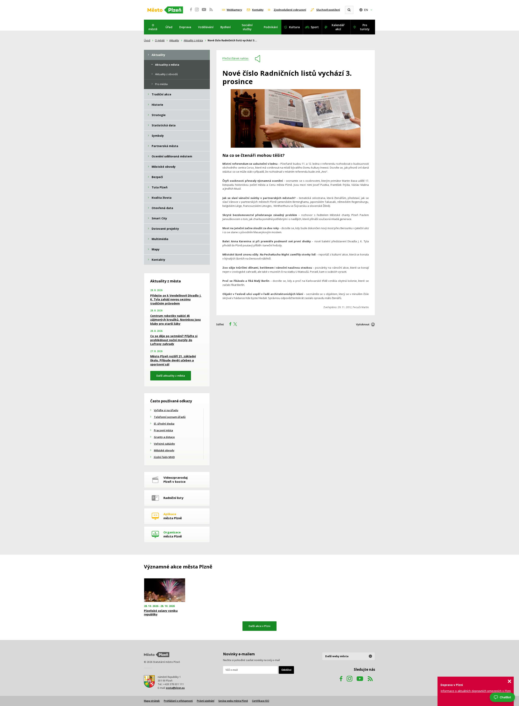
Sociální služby (247, 27)
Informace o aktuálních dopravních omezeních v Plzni (476, 691)
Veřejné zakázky (164, 443)
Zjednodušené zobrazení (290, 10)
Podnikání (271, 27)
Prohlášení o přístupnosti (178, 701)
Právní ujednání (205, 701)
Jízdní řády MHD (164, 457)
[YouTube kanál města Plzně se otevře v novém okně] (360, 682)
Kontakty (258, 10)
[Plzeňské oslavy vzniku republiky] (164, 590)
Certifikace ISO (260, 701)
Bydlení (225, 27)
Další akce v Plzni (259, 626)
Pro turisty (365, 27)
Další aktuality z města (170, 375)
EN (366, 10)
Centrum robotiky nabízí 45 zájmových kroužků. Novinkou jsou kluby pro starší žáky (175, 320)
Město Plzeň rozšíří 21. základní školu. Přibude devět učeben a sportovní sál (173, 360)
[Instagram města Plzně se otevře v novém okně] (197, 12)
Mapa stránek (152, 701)
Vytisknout (362, 324)
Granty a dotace (164, 437)
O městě (152, 27)
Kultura (294, 27)
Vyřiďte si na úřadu (166, 410)
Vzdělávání (205, 27)
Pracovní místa (163, 430)
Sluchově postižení (328, 10)
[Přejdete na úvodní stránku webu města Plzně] (165, 9)
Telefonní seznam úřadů (170, 417)
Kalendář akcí (338, 27)
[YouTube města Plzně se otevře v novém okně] (204, 12)
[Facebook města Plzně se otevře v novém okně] (190, 12)
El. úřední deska (164, 423)
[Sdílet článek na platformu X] (236, 324)
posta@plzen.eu (175, 688)
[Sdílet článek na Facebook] (229, 324)
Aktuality (174, 40)
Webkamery (234, 10)
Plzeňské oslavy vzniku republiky (161, 612)
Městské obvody (164, 450)
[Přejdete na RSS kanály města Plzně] (211, 12)
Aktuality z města (193, 40)
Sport (315, 27)
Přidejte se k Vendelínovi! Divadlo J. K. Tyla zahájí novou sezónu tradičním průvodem (175, 299)
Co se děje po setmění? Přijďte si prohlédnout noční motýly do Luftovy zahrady (173, 340)
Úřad (168, 27)
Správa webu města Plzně (233, 701)
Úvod (147, 40)
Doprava (185, 27)
